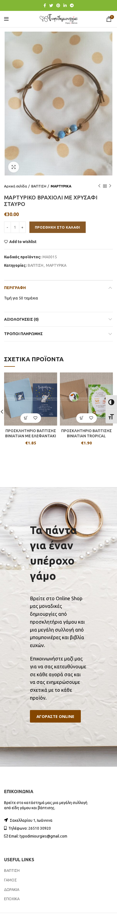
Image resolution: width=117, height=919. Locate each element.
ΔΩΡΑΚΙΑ (11, 889)
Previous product (99, 186)
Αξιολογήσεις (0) (21, 319)
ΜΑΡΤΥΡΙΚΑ (61, 186)
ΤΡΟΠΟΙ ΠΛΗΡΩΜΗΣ (23, 334)
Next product (110, 186)
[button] (55, 716)
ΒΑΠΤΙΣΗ (38, 186)
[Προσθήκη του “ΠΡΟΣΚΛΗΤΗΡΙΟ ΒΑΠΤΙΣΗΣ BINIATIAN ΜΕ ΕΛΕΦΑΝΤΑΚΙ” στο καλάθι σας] (26, 418)
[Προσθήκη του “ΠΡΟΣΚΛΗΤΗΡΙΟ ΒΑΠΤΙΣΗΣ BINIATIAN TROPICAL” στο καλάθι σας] (82, 418)
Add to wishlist (22, 242)
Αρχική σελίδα (15, 186)
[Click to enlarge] (13, 167)
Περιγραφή (15, 288)
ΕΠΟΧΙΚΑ (12, 899)
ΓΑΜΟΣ (10, 880)
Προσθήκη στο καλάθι (57, 227)
